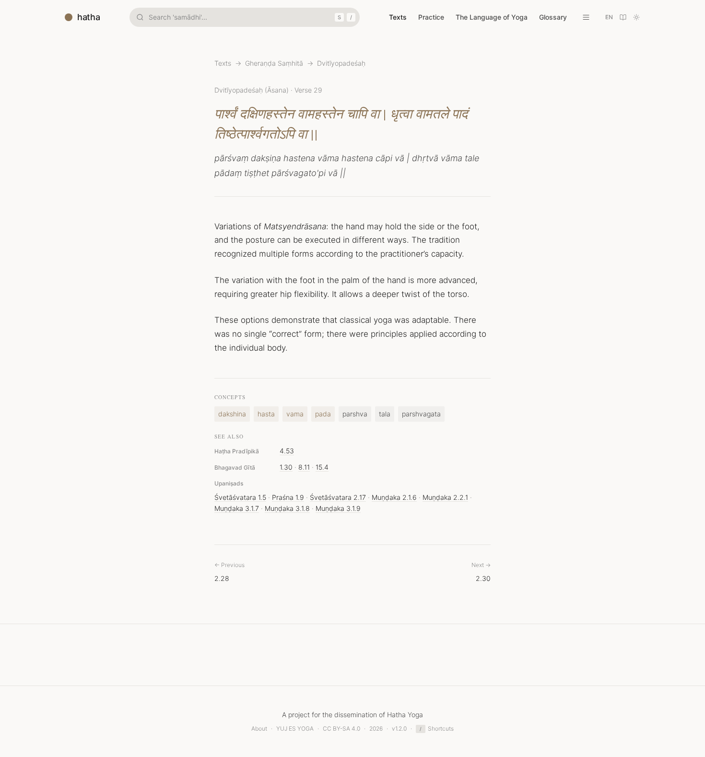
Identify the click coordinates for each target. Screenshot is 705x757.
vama (295, 414)
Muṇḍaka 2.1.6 (394, 497)
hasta (266, 414)
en (609, 17)
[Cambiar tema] (636, 17)
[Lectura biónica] (623, 17)
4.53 (287, 451)
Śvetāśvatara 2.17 (338, 497)
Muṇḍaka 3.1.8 (287, 508)
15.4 (322, 467)
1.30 (286, 467)
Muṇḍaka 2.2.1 (445, 497)
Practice (431, 17)
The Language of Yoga (492, 17)
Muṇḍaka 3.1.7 (236, 508)
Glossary (553, 17)
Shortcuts (437, 728)
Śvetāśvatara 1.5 (240, 497)
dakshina (232, 414)
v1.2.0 (399, 728)
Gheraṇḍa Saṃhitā (274, 63)
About (259, 728)
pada (323, 414)
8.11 (304, 467)
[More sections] (586, 17)
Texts (398, 17)
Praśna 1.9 (288, 497)
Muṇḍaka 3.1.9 (338, 508)
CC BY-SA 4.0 (341, 728)
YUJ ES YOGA (295, 728)
